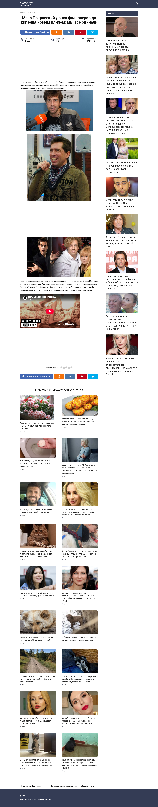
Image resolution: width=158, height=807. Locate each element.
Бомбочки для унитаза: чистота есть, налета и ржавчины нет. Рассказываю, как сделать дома (37, 463)
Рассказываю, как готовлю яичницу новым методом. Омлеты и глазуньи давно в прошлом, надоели (78, 421)
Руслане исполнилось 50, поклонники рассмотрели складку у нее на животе (37, 594)
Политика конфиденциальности (33, 786)
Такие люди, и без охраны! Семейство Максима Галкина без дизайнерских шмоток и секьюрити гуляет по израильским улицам (121, 85)
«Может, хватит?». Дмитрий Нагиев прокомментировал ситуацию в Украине (117, 45)
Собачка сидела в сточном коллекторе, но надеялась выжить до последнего (79, 638)
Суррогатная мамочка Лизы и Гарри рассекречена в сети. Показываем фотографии (122, 167)
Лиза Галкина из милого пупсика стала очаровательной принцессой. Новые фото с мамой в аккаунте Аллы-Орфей (121, 366)
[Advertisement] (59, 63)
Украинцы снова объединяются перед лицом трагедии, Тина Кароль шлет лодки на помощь (37, 721)
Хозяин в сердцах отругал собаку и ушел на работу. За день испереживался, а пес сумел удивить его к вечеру (79, 679)
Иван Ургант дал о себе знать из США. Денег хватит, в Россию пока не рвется (120, 204)
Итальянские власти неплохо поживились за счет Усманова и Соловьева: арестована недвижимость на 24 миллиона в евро (119, 125)
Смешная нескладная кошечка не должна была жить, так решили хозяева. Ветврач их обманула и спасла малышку (37, 762)
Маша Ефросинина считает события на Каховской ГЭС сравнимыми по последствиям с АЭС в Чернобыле (79, 721)
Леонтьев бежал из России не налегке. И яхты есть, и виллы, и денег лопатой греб (121, 242)
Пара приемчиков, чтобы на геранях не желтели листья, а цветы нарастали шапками (37, 426)
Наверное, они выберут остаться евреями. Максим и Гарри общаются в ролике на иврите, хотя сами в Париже (122, 282)
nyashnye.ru (28, 3)
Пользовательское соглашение (64, 786)
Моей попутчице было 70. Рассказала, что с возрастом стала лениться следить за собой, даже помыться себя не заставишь (79, 469)
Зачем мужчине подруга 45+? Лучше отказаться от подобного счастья (36, 510)
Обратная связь (87, 786)
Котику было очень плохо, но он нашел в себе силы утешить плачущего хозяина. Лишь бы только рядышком (79, 554)
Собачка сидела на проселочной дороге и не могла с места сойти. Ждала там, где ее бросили (37, 679)
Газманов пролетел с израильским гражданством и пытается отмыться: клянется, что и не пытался (121, 322)
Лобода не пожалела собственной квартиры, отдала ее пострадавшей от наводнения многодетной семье (78, 512)
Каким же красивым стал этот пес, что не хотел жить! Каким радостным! (37, 638)
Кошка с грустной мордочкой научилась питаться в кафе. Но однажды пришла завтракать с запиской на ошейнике (37, 554)
